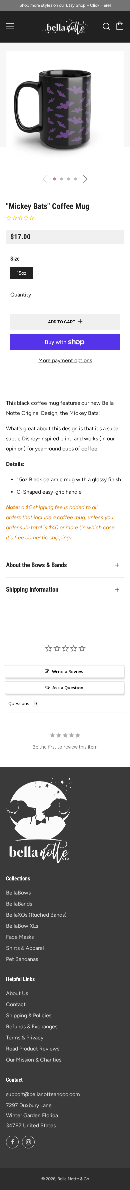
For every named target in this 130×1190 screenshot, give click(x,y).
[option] (65, 110)
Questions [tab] (18, 703)
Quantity (20, 294)
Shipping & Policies (28, 1015)
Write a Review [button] (68, 671)
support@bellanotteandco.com (43, 1094)
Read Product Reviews (32, 1048)
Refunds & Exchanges (31, 1026)
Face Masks (20, 937)
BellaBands (19, 904)
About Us (17, 993)
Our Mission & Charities (33, 1060)
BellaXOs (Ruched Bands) (36, 915)
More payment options (65, 360)
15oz (21, 273)
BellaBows (18, 892)
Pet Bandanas (22, 959)
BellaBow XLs (22, 926)
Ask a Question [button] (67, 688)
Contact (16, 1004)
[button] (54, 178)
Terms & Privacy (24, 1037)
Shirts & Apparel (25, 948)
